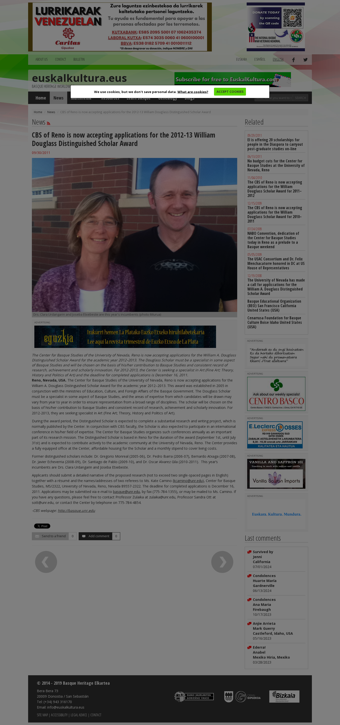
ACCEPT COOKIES (230, 91)
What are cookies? (192, 91)
